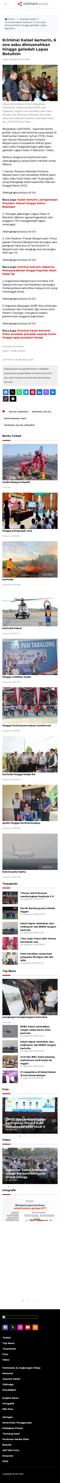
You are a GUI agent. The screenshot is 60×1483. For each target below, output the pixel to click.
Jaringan (7, 1417)
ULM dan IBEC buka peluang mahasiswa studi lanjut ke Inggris (37, 1060)
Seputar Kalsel (28, 19)
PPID (5, 1461)
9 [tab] (46, 1186)
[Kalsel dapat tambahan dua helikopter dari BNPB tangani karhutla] (10, 927)
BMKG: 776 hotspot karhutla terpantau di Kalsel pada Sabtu (29, 870)
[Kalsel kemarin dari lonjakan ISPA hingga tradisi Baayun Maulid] (30, 461)
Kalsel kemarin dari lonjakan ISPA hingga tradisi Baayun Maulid (28, 480)
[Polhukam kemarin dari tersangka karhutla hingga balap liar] (30, 754)
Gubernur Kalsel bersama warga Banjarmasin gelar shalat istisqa (26, 1173)
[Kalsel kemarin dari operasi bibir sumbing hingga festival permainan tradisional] (30, 705)
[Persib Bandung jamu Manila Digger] (10, 912)
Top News (9, 971)
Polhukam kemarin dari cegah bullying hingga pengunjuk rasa (27, 529)
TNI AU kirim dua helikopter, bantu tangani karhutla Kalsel (30, 626)
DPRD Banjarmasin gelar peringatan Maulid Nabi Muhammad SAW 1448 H (26, 1123)
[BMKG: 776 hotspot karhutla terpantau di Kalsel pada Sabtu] (30, 851)
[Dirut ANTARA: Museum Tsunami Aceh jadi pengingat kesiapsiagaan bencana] (30, 996)
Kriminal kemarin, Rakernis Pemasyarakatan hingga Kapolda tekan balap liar (29, 270)
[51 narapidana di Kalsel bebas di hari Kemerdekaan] (10, 1076)
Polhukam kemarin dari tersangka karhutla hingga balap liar (24, 772)
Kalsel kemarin (18, 412)
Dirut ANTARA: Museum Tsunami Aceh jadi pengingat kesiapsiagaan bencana (29, 1015)
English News (10, 1398)
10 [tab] (51, 1186)
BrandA (6, 1444)
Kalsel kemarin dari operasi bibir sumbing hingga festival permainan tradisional (29, 724)
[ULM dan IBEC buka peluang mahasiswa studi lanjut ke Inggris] (10, 1061)
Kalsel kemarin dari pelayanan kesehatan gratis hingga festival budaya (29, 821)
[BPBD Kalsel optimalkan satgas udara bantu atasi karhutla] (10, 1031)
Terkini (6, 1337)
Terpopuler (10, 883)
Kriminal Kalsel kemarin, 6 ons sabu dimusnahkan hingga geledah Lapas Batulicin (26, 25)
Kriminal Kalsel (42, 412)
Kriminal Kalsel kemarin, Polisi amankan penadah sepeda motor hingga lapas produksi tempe (29, 334)
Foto (5, 1089)
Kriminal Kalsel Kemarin (19, 425)
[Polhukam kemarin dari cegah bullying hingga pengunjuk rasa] (30, 510)
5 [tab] (39, 1136)
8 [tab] (42, 1186)
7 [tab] (37, 1186)
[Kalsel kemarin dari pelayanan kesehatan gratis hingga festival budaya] (30, 802)
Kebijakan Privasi (12, 1428)
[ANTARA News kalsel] (33, 4)
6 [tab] (32, 1186)
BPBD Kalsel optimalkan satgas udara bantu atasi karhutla (35, 1030)
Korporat (7, 1455)
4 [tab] (34, 1136)
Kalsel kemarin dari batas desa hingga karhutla (27, 578)
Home (11, 19)
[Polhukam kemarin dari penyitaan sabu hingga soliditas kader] (30, 656)
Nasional (7, 1373)
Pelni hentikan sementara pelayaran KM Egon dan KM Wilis (36, 957)
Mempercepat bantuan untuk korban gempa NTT (29, 1289)
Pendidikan (9, 1390)
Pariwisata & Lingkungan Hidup (21, 1367)
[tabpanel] (30, 1115)
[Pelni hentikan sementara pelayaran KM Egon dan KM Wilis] (10, 958)
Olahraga (7, 1384)
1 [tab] (20, 1136)
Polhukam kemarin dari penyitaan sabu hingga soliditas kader (27, 675)
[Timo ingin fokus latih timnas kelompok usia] (10, 943)
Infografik (9, 1190)
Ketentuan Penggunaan (17, 1422)
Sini (34, 192)
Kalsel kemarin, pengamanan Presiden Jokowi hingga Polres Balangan (30, 203)
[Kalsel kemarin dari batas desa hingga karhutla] (30, 559)
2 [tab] (25, 1136)
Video (6, 1139)
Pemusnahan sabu (15, 418)
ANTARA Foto (10, 1450)
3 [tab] (30, 1136)
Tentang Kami (11, 1433)
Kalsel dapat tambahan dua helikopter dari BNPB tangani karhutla (38, 926)
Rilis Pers (7, 1409)
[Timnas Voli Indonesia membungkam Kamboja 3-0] (10, 897)
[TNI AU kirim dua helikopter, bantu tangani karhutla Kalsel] (30, 607)
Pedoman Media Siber (15, 1439)
